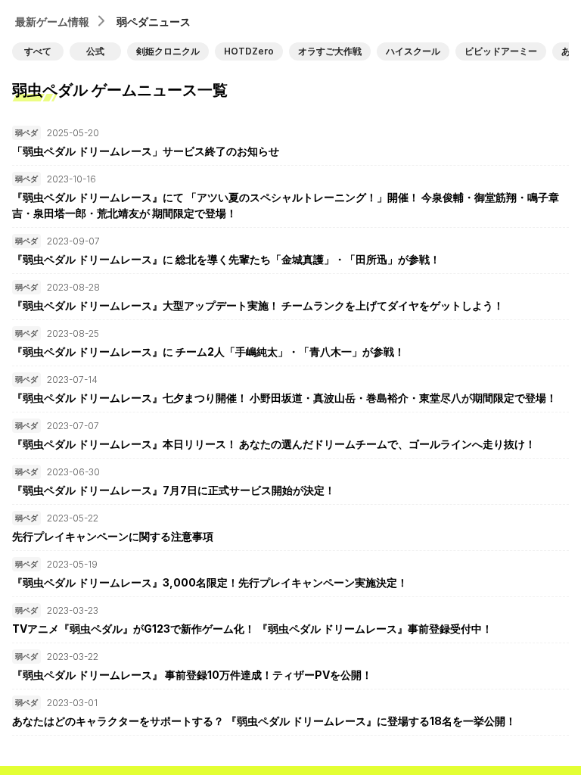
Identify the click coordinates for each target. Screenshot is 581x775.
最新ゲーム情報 (52, 21)
